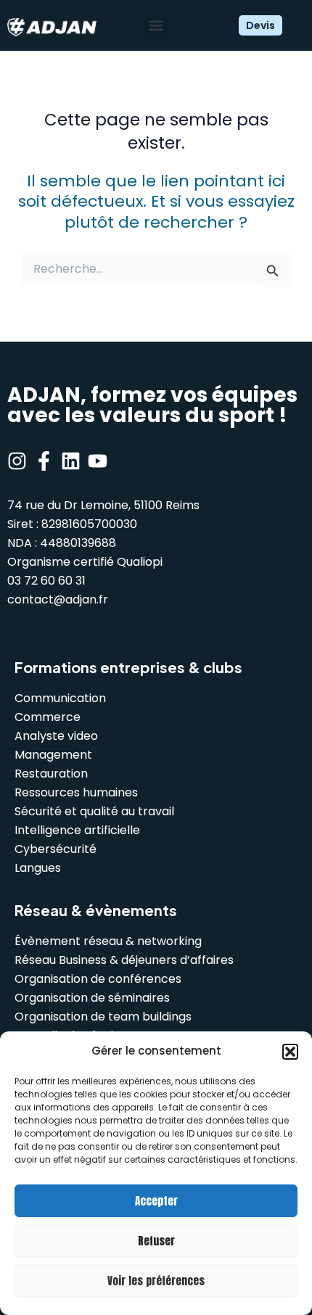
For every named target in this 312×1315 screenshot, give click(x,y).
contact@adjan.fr (57, 599)
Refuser (156, 1240)
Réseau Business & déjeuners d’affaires (124, 960)
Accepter (156, 1200)
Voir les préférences (156, 1280)
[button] (290, 1051)
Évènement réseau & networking (108, 941)
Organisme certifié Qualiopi (85, 561)
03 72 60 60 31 (46, 580)
